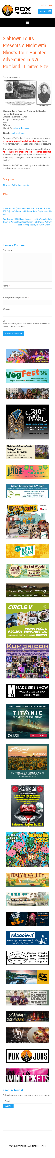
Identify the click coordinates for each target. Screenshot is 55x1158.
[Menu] (27, 22)
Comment (8, 250)
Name (6, 286)
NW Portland (16, 185)
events (26, 185)
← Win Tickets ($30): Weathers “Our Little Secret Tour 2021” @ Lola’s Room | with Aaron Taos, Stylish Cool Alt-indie (27, 211)
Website (6, 309)
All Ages (6, 185)
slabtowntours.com (21, 128)
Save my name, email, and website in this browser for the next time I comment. (26, 325)
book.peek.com (18, 133)
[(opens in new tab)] (27, 356)
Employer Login (45, 5)
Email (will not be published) (16, 297)
